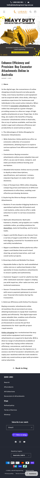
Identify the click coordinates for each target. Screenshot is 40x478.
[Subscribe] (31, 427)
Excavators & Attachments (14, 396)
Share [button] (6, 84)
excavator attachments (20, 106)
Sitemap (7, 414)
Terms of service (21, 473)
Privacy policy (9, 473)
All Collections (9, 391)
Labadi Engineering (17, 470)
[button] (4, 12)
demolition (8, 228)
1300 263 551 (18, 2)
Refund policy (9, 405)
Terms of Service (10, 410)
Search (7, 382)
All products (8, 387)
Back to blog (21, 368)
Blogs (6, 401)
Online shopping (8, 332)
